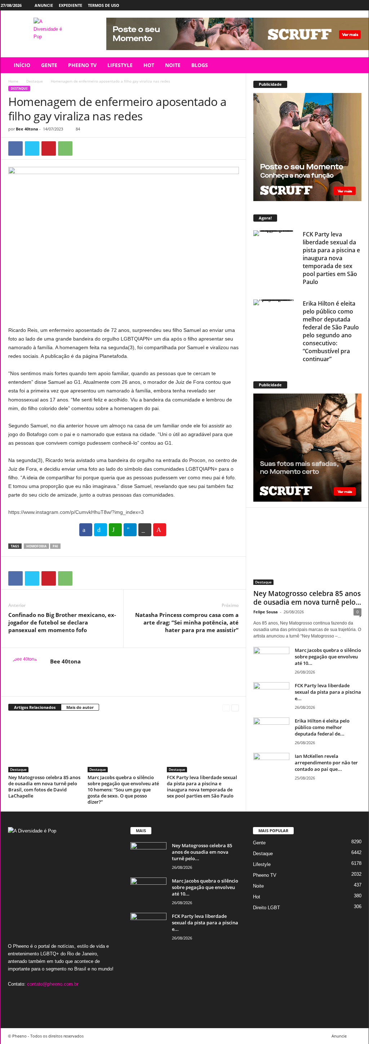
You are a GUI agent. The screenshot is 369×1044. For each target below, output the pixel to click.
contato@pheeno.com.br (52, 984)
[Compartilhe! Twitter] (100, 529)
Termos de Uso (103, 5)
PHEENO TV (82, 65)
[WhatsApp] (65, 148)
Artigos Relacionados (34, 707)
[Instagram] (341, 5)
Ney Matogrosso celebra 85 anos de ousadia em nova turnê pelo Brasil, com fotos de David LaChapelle (44, 786)
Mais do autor (80, 707)
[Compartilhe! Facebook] (85, 529)
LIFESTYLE (120, 65)
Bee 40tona (27, 129)
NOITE (173, 65)
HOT (148, 65)
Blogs (199, 65)
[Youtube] (363, 5)
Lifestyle (262, 864)
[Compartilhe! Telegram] (130, 529)
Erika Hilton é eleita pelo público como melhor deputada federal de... (322, 727)
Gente (259, 842)
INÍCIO (22, 65)
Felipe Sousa (265, 611)
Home (13, 81)
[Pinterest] (48, 148)
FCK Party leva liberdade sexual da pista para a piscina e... (328, 692)
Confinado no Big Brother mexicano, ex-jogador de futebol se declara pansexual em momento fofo (62, 622)
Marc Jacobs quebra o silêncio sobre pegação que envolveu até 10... (328, 656)
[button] (358, 65)
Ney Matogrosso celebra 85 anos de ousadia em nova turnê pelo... (307, 598)
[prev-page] (226, 707)
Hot (256, 896)
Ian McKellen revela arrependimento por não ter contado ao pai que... (326, 762)
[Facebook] (329, 5)
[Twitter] (352, 5)
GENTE (49, 65)
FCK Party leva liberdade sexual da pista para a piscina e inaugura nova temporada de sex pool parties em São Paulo (202, 786)
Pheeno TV (264, 875)
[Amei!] (159, 529)
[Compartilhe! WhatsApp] (115, 529)
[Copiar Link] (144, 529)
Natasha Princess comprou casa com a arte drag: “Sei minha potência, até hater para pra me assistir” (187, 622)
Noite (258, 886)
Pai (55, 546)
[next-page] (235, 707)
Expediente (70, 5)
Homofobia (36, 546)
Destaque (34, 81)
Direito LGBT (266, 907)
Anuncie (44, 5)
